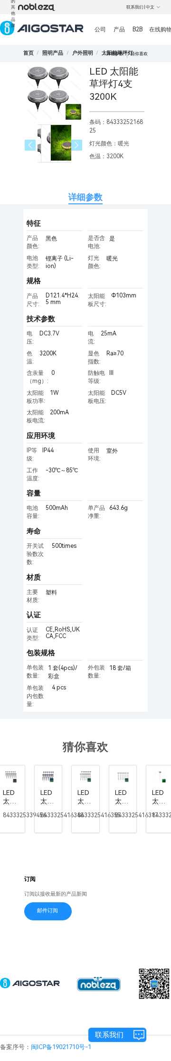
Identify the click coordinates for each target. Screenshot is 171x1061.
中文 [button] (150, 7)
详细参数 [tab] (85, 197)
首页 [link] (28, 53)
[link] (52, 53)
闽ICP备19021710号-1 (61, 1047)
